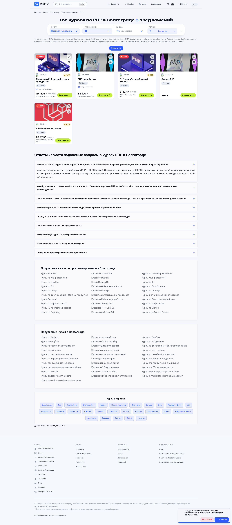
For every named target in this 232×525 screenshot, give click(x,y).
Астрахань (92, 418)
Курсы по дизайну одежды (105, 345)
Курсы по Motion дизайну (104, 341)
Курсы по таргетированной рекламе (60, 358)
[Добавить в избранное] (69, 57)
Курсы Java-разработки (154, 277)
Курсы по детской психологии (56, 354)
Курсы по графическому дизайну (58, 345)
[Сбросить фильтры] (181, 31)
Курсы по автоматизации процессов (110, 295)
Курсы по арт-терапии (153, 350)
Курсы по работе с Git (102, 312)
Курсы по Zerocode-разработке (158, 299)
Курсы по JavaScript (101, 273)
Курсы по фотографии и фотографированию (164, 345)
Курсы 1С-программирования (56, 307)
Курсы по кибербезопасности (106, 286)
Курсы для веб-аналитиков (105, 363)
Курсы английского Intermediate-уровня (162, 375)
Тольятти (113, 411)
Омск (160, 405)
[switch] (195, 4)
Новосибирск (72, 405)
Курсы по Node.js (100, 290)
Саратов (87, 411)
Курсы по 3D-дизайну (153, 341)
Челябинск (136, 405)
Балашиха (105, 418)
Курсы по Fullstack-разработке (107, 299)
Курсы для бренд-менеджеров (158, 358)
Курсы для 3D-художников (105, 367)
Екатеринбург (88, 405)
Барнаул (138, 411)
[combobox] (65, 31)
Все (59, 405)
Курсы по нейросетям (153, 303)
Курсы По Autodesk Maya (104, 371)
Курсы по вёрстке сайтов (54, 303)
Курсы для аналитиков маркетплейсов (61, 367)
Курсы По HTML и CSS (103, 307)
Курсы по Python (100, 277)
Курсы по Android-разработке (157, 273)
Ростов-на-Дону (174, 405)
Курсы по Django (150, 307)
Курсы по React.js (151, 290)
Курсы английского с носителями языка (111, 375)
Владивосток (153, 411)
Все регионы (47, 405)
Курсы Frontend (49, 273)
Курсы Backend (49, 299)
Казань (102, 405)
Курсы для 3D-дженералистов (157, 367)
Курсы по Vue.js (49, 290)
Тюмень (100, 411)
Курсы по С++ (48, 286)
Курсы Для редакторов (103, 358)
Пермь (129, 418)
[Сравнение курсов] (172, 4)
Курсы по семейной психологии (158, 354)
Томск (166, 411)
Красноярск (46, 411)
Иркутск (141, 418)
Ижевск (126, 411)
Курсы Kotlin (148, 282)
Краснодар (74, 411)
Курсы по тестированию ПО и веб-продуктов (64, 295)
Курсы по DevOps (50, 282)
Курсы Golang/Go (100, 282)
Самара (149, 405)
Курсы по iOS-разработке (54, 277)
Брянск (118, 418)
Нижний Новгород (118, 405)
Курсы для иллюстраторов (105, 350)
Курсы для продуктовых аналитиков (160, 363)
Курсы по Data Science (153, 286)
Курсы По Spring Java (102, 303)
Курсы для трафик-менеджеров (57, 363)
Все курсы (116, 48)
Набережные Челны (183, 411)
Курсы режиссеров (51, 350)
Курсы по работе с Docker (155, 312)
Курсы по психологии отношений (108, 354)
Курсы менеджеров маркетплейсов (160, 371)
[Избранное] (168, 4)
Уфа (188, 405)
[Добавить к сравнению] (69, 62)
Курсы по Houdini (49, 371)
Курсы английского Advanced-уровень (61, 380)
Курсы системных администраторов (160, 295)
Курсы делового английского (56, 375)
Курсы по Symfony (50, 312)
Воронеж (60, 411)
